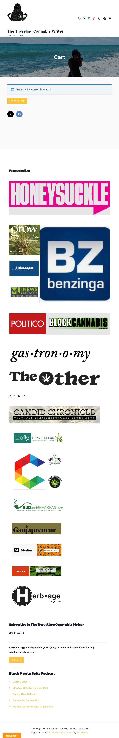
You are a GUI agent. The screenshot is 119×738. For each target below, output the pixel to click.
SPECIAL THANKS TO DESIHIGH (30, 688)
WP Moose (82, 732)
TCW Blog (35, 728)
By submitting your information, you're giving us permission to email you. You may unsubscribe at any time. (51, 649)
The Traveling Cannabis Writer (35, 31)
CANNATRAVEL (68, 728)
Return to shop (17, 101)
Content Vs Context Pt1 (26, 700)
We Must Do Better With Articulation (33, 706)
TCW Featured (50, 728)
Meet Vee (84, 728)
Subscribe (16, 660)
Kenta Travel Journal (62, 732)
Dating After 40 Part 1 (25, 694)
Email (16, 632)
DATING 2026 (20, 681)
